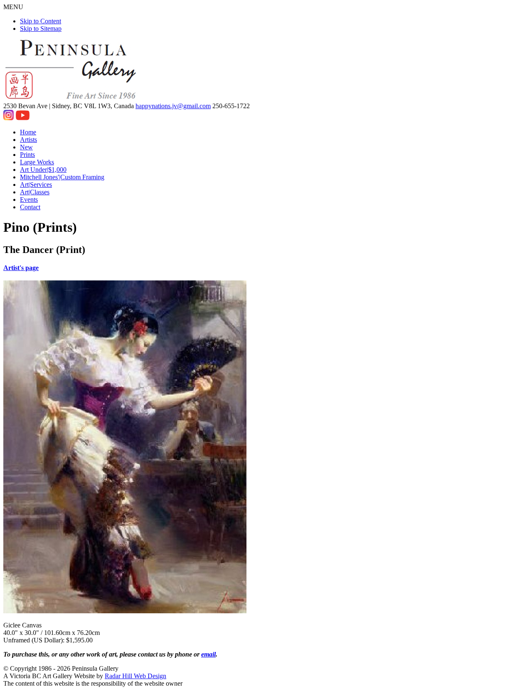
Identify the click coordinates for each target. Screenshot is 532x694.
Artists (28, 139)
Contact (30, 207)
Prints (27, 154)
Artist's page (21, 267)
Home (28, 132)
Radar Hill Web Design (135, 675)
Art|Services (36, 184)
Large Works (37, 162)
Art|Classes (34, 192)
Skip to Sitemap (41, 28)
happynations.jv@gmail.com (173, 105)
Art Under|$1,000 (43, 169)
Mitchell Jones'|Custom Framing (62, 177)
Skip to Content (40, 21)
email (208, 654)
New (26, 147)
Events (29, 199)
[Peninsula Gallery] (71, 98)
